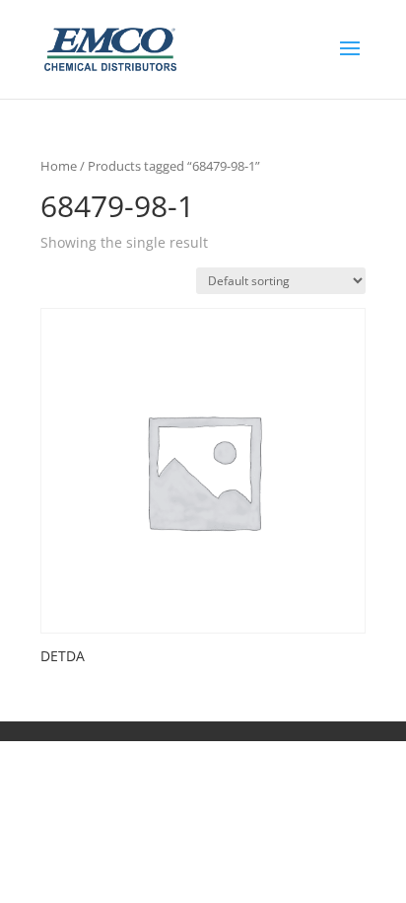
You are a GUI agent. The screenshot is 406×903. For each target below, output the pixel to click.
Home (58, 166)
